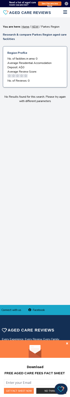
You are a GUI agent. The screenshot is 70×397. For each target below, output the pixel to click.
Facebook (39, 310)
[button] (34, 373)
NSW (35, 27)
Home (25, 27)
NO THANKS (51, 391)
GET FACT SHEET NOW (19, 391)
